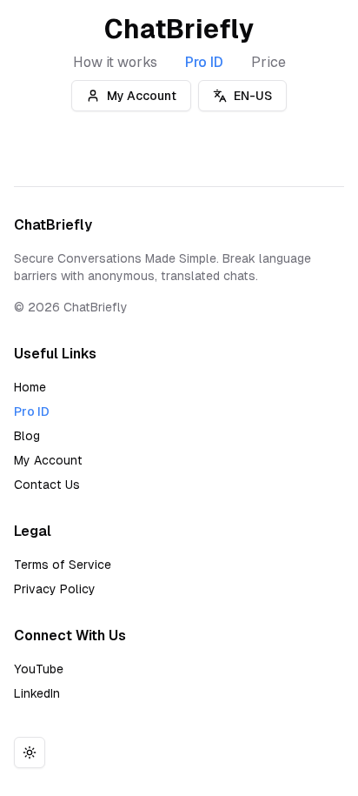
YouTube (38, 669)
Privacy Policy (55, 589)
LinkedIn (37, 693)
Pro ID (204, 62)
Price (268, 62)
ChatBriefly (179, 29)
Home (30, 387)
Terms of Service (62, 565)
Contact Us (47, 485)
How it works (115, 62)
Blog (27, 436)
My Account (141, 96)
